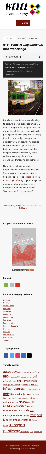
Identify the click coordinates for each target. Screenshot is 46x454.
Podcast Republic (10, 326)
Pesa (16, 402)
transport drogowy (21, 415)
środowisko (38, 432)
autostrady (21, 372)
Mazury (21, 398)
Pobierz (8, 64)
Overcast (7, 311)
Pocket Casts (8, 317)
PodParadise (8, 334)
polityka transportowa (24, 205)
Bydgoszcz (13, 377)
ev (29, 385)
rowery (8, 410)
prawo (30, 406)
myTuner (6, 309)
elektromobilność (27, 380)
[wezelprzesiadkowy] (17, 355)
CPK (18, 377)
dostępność (25, 377)
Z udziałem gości (32, 38)
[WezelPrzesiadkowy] (6, 355)
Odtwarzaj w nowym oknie (23, 64)
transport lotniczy (23, 419)
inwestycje (36, 389)
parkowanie (8, 402)
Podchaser (7, 329)
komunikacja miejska (22, 394)
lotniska (15, 398)
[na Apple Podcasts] (12, 285)
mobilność (33, 398)
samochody (22, 410)
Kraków (37, 394)
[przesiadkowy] (12, 355)
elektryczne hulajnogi (12, 384)
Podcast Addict (9, 323)
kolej (13, 205)
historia (34, 384)
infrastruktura (13, 388)
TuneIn (6, 340)
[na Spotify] (6, 285)
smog (32, 411)
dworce (7, 381)
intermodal (27, 389)
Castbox (6, 300)
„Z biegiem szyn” (24, 191)
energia (25, 385)
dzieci (14, 381)
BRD (6, 376)
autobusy (10, 372)
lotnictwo (7, 398)
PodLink (6, 332)
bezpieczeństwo (33, 372)
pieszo (23, 401)
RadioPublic (8, 337)
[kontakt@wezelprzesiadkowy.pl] (29, 355)
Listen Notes (8, 306)
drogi (33, 376)
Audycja (21, 38)
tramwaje (7, 415)
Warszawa (24, 431)
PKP (28, 402)
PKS (33, 402)
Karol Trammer (20, 71)
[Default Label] (17, 285)
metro (26, 398)
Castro (6, 303)
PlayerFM (7, 314)
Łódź (31, 432)
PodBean (7, 320)
